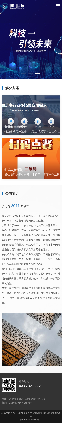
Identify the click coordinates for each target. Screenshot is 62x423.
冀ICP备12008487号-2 (30, 419)
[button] (23, 73)
